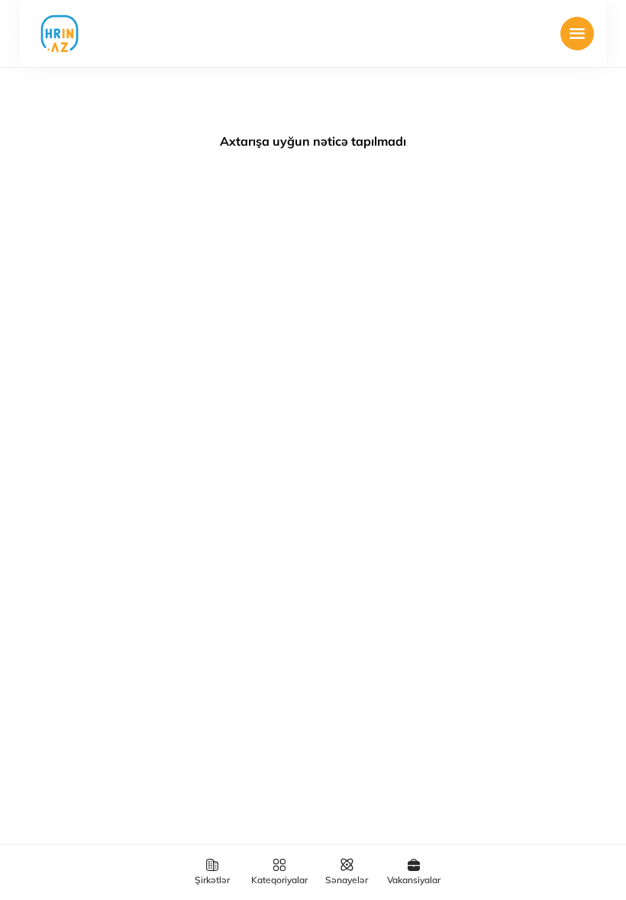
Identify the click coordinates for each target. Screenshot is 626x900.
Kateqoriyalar (279, 880)
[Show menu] (577, 33)
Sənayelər (346, 880)
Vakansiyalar (413, 880)
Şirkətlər (212, 880)
